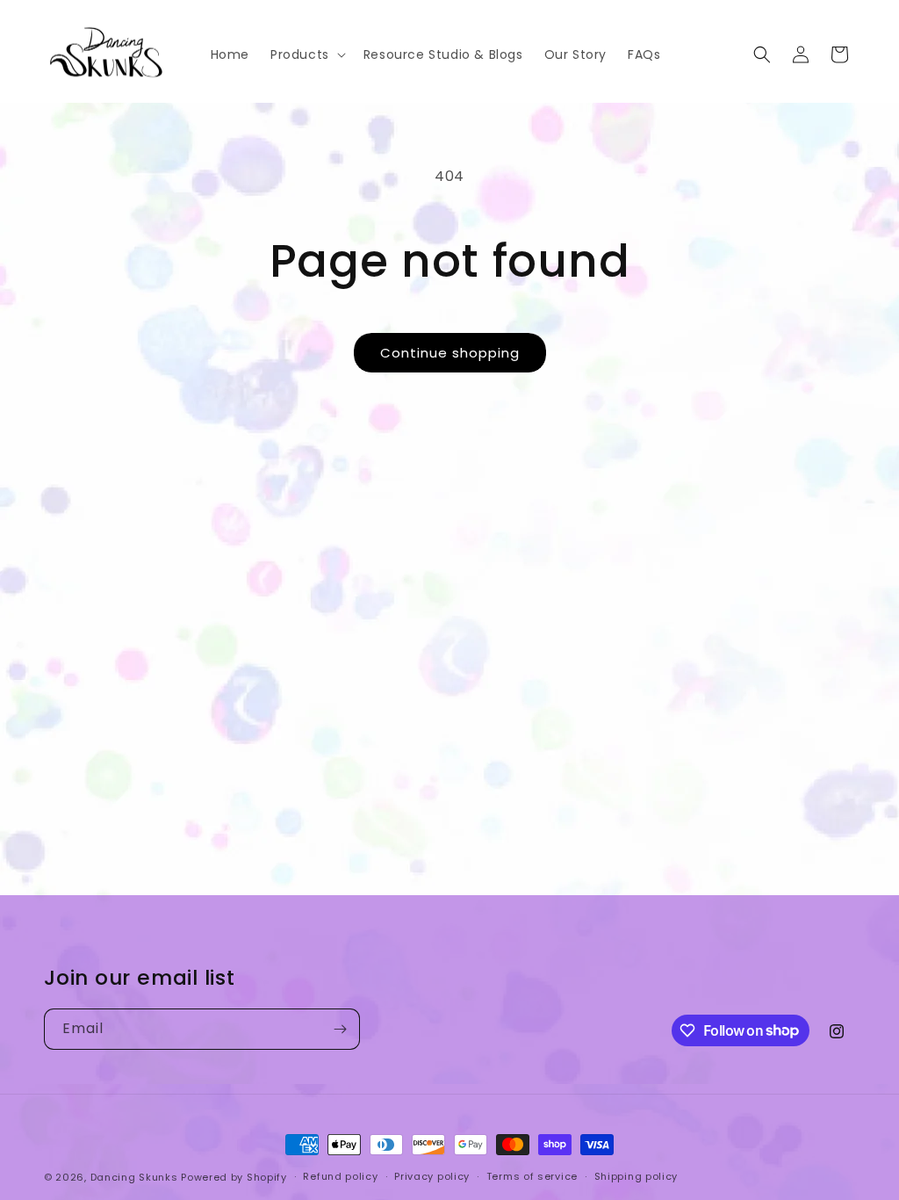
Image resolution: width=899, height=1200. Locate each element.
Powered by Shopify (234, 1177)
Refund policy (340, 1176)
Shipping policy (636, 1176)
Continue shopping (450, 352)
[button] (306, 54)
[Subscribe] (339, 1029)
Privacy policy (432, 1176)
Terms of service (532, 1176)
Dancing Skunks (134, 1177)
